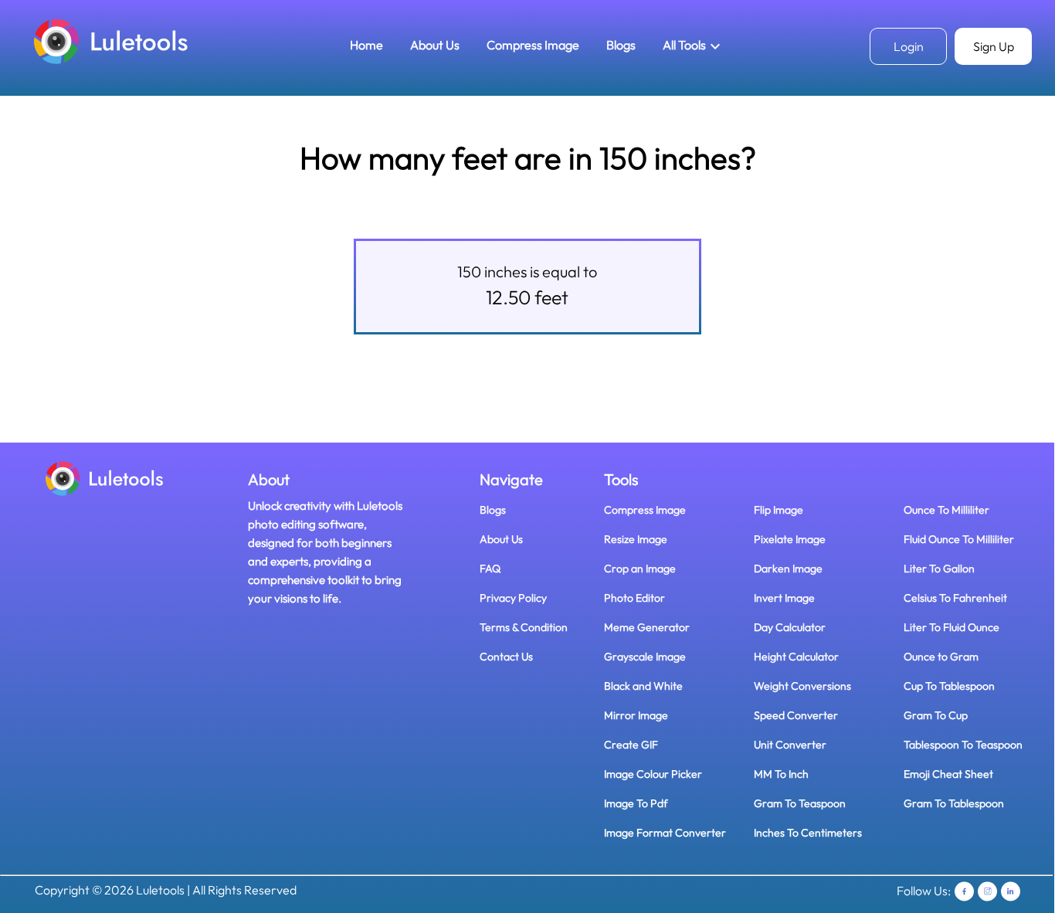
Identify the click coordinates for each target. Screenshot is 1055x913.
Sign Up (993, 46)
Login (909, 46)
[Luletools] (111, 41)
